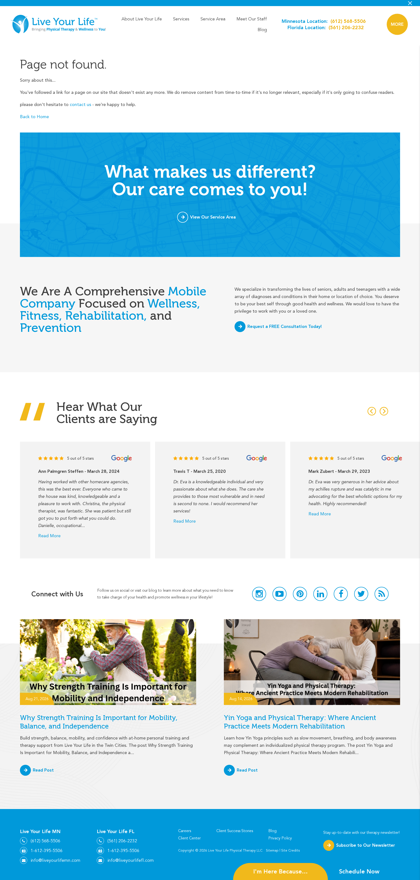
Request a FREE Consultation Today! (284, 326)
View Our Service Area (213, 217)
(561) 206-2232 (346, 27)
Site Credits (290, 850)
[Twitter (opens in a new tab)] (361, 594)
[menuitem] (142, 19)
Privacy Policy (280, 838)
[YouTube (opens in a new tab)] (279, 594)
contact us (80, 104)
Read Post (43, 770)
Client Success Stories (234, 830)
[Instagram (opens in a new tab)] (259, 594)
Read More (49, 535)
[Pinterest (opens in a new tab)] (300, 594)
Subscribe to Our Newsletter (365, 845)
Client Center (189, 838)
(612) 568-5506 (348, 21)
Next (384, 411)
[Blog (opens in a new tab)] (382, 594)
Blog (262, 29)
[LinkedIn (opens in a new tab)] (320, 594)
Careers (184, 830)
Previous (372, 411)
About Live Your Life (142, 19)
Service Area (213, 19)
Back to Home (34, 116)
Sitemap (272, 850)
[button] (397, 24)
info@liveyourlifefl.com (130, 860)
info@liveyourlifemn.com (55, 860)
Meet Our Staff (251, 19)
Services (181, 19)
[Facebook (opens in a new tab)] (341, 594)
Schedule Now (359, 871)
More (397, 24)
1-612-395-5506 (46, 850)
